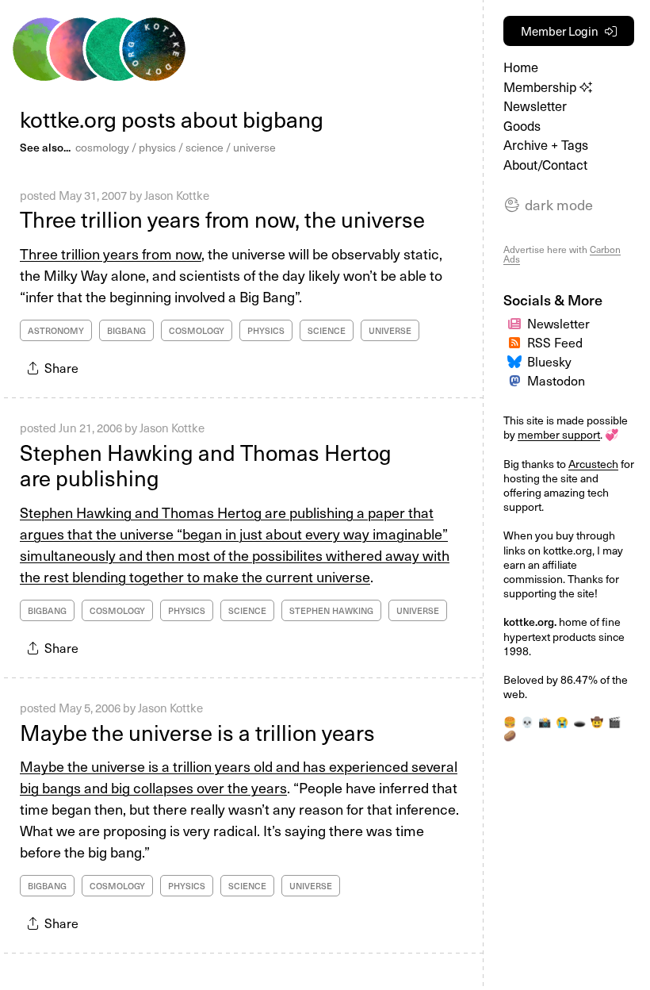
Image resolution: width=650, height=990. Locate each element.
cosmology (102, 147)
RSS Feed (555, 341)
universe (254, 147)
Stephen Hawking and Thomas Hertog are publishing (206, 465)
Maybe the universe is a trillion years (197, 732)
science (204, 147)
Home (520, 67)
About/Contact (545, 165)
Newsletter (535, 106)
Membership (541, 87)
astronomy (56, 330)
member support (559, 434)
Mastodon (556, 379)
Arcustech (593, 463)
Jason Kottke (176, 195)
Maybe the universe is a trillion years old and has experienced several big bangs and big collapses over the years (238, 776)
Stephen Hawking (331, 610)
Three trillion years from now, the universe (222, 218)
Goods (522, 126)
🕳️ (579, 721)
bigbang (126, 330)
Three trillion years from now (110, 253)
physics (157, 147)
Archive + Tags (545, 145)
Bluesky (549, 360)
